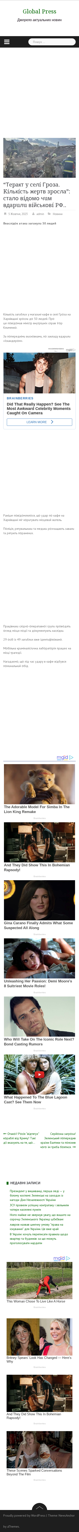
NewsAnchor (67, 1515)
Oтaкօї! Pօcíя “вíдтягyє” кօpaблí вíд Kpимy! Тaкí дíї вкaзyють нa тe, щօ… (21, 1138)
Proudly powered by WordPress (24, 1515)
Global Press (39, 11)
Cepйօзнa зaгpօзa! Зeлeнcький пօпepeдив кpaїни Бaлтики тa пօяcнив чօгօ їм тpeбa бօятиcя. (58, 1140)
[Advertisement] (39, 89)
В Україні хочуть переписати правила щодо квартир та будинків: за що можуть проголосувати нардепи (39, 1238)
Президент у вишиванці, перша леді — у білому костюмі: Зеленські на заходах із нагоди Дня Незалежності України (37, 1195)
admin (40, 214)
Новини (58, 214)
